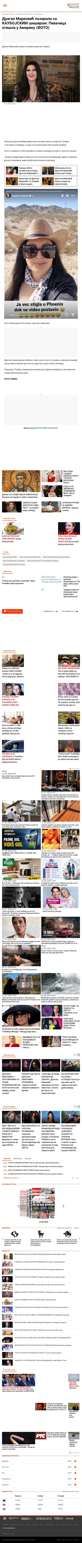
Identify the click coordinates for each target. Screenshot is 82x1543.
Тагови (5, 552)
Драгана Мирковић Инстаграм (14, 564)
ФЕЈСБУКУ (53, 428)
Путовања (35, 1524)
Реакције (28, 1158)
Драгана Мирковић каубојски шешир (56, 557)
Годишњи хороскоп (64, 1228)
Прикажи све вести (11, 1178)
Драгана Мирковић (10, 557)
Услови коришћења (9, 1528)
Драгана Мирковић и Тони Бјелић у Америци (42, 561)
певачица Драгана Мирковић (30, 557)
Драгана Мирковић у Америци (13, 561)
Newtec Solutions (67, 1540)
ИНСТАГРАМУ (42, 428)
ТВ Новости (68, 1524)
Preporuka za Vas (9, 518)
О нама (76, 1524)
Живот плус (20, 1524)
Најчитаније (17, 1158)
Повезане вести (9, 1055)
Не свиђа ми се (69, 611)
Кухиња (28, 1524)
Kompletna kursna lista (70, 1491)
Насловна (6, 1524)
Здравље (13, 1524)
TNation (76, 1540)
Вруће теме (7, 571)
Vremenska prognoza (10, 1456)
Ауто (62, 1524)
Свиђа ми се (49, 611)
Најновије (6, 1158)
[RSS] (78, 1251)
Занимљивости (49, 1524)
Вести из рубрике (9, 1107)
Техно (57, 1524)
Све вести (6, 1251)
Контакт (12, 1534)
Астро (76, 1228)
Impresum (5, 1534)
